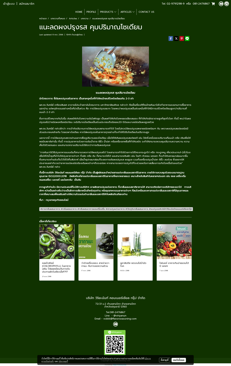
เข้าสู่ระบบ (9, 4)
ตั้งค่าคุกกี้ (164, 360)
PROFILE (91, 12)
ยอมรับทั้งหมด (178, 360)
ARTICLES (126, 12)
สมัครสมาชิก (26, 4)
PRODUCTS (107, 12)
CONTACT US (146, 12)
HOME (78, 12)
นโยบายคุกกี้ (63, 361)
